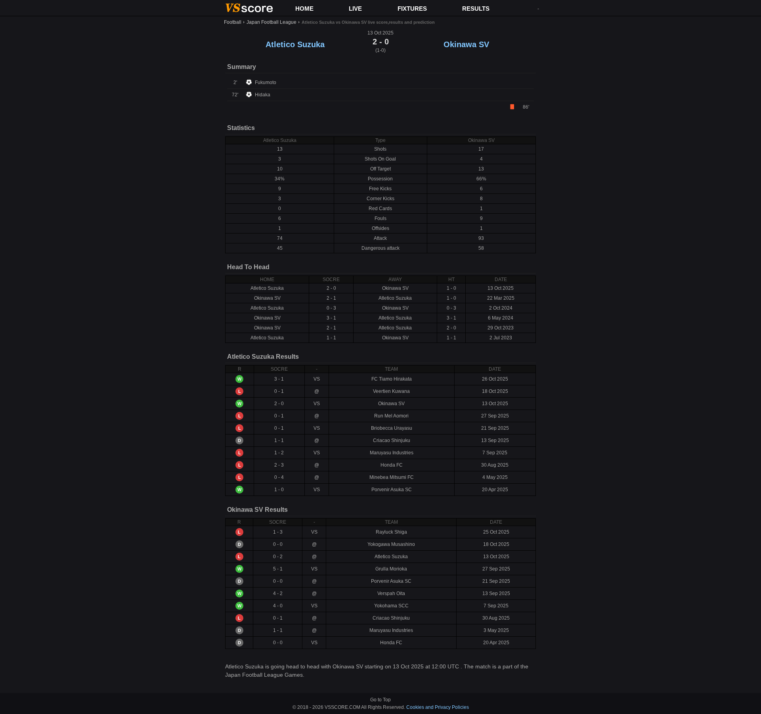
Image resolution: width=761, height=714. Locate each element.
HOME (304, 8)
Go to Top (380, 700)
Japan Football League (271, 22)
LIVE (355, 8)
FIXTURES (412, 8)
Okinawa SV (466, 44)
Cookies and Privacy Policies (437, 707)
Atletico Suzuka (295, 44)
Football (232, 22)
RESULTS (475, 8)
